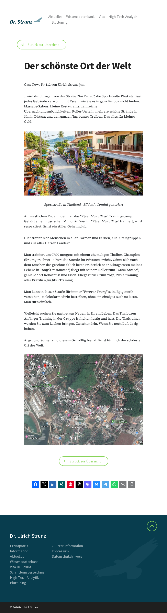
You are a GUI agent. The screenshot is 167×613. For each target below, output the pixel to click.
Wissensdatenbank (80, 16)
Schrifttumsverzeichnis (27, 572)
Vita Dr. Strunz (20, 567)
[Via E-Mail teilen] (122, 484)
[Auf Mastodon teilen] (87, 484)
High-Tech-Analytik (123, 16)
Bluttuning (60, 22)
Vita (102, 16)
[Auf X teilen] (44, 484)
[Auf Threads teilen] (79, 484)
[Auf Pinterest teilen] (70, 484)
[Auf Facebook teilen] (35, 484)
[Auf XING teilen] (61, 484)
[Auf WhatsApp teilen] (114, 484)
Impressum (60, 551)
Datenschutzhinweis (67, 556)
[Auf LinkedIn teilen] (52, 484)
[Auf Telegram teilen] (105, 484)
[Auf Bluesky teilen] (96, 484)
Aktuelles (55, 16)
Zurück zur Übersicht (43, 44)
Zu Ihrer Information (67, 545)
